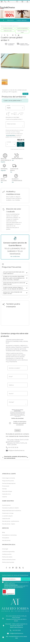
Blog (3, 532)
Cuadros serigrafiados (22, 28)
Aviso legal (5, 549)
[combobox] (15, 108)
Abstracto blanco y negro (22, 31)
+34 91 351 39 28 (13, 447)
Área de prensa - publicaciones (10, 521)
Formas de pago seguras (8, 483)
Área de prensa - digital (8, 524)
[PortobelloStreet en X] (20, 567)
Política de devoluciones (8, 559)
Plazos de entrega (7, 491)
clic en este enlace (10, 135)
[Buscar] (8, 1)
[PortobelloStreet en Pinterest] (13, 567)
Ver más (25, 93)
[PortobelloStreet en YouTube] (10, 567)
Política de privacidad (8, 562)
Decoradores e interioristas (9, 535)
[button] (15, 272)
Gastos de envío (6, 494)
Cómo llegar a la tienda (8, 478)
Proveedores (5, 537)
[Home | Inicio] (3, 20)
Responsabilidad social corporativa (11, 510)
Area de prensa (6, 540)
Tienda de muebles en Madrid (10, 508)
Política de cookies (7, 557)
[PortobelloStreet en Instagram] (16, 567)
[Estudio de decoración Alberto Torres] (15, 611)
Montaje (4, 488)
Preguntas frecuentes (8, 480)
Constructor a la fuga (7, 513)
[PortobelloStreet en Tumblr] (23, 567)
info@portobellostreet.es (16, 450)
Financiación (5, 486)
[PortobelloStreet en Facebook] (6, 567)
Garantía (4, 496)
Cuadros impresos (7, 28)
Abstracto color (8, 30)
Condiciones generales (8, 551)
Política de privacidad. (18, 587)
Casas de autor (6, 518)
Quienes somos (6, 505)
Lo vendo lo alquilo (7, 516)
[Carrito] (22, 1)
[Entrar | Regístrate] (28, 1)
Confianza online (6, 554)
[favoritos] (17, 1)
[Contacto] (5, 1)
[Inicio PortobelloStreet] (7, 9)
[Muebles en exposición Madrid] (1, 1)
